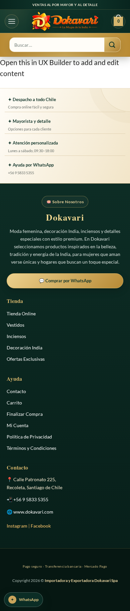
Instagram (17, 526)
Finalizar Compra (25, 414)
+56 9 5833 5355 (30, 499)
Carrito (14, 402)
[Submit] (112, 45)
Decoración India (24, 347)
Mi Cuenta (17, 425)
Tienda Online (21, 313)
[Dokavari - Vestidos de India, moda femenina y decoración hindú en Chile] (65, 21)
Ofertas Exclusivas (26, 359)
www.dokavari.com (33, 512)
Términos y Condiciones (31, 448)
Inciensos (16, 336)
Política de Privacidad (29, 436)
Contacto (16, 391)
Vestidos (15, 325)
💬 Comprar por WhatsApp (65, 280)
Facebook (41, 526)
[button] (12, 21)
